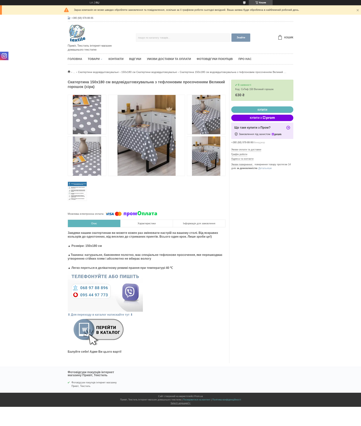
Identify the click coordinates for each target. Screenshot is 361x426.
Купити (262, 109)
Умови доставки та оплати (169, 59)
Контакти (116, 59)
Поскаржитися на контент (197, 399)
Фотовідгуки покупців (215, 59)
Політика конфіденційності (226, 399)
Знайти (241, 37)
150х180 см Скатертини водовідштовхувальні (149, 72)
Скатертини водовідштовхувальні (98, 72)
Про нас (245, 59)
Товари (94, 59)
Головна (75, 59)
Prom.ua (198, 396)
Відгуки (135, 59)
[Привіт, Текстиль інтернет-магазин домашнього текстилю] (100, 33)
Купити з (256, 118)
